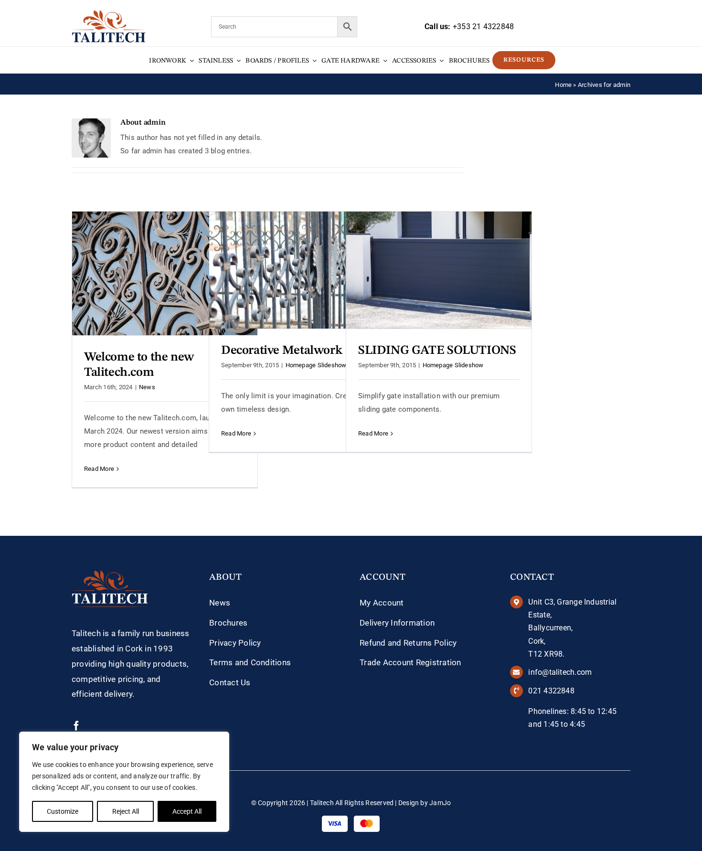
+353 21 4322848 (483, 26)
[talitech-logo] (109, 13)
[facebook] (76, 726)
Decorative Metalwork (281, 350)
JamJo (440, 803)
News (147, 387)
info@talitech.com (560, 672)
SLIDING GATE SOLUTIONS (437, 350)
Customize (62, 811)
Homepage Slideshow (316, 365)
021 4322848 (551, 690)
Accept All (187, 811)
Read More (99, 468)
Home (563, 84)
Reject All (125, 811)
